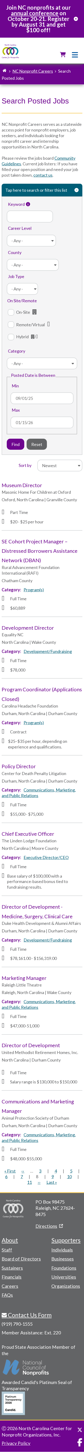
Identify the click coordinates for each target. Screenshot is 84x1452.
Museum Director (22, 485)
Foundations (63, 1268)
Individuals (62, 1250)
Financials (11, 1277)
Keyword (16, 204)
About (10, 1240)
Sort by (25, 465)
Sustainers (12, 1268)
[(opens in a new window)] (26, 1367)
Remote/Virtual (30, 324)
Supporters (65, 1240)
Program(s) (34, 589)
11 (29, 1182)
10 (69, 1176)
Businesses (62, 1258)
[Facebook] (79, 1442)
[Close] (75, 19)
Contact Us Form (29, 1314)
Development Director (28, 628)
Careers (10, 1286)
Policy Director (19, 766)
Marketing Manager (24, 978)
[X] (79, 1430)
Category (16, 351)
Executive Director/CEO (46, 857)
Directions (46, 1226)
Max (16, 410)
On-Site (23, 312)
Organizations (65, 1286)
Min (15, 385)
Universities (63, 1277)
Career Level (20, 228)
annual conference (34, 13)
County (14, 252)
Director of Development (31, 1045)
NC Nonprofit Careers (32, 71)
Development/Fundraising (48, 651)
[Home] (10, 51)
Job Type (16, 276)
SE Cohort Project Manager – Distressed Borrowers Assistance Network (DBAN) (39, 551)
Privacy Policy (16, 1443)
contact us (42, 175)
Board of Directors (21, 1258)
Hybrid (22, 336)
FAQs (7, 1295)
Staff (7, 1250)
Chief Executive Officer (28, 834)
